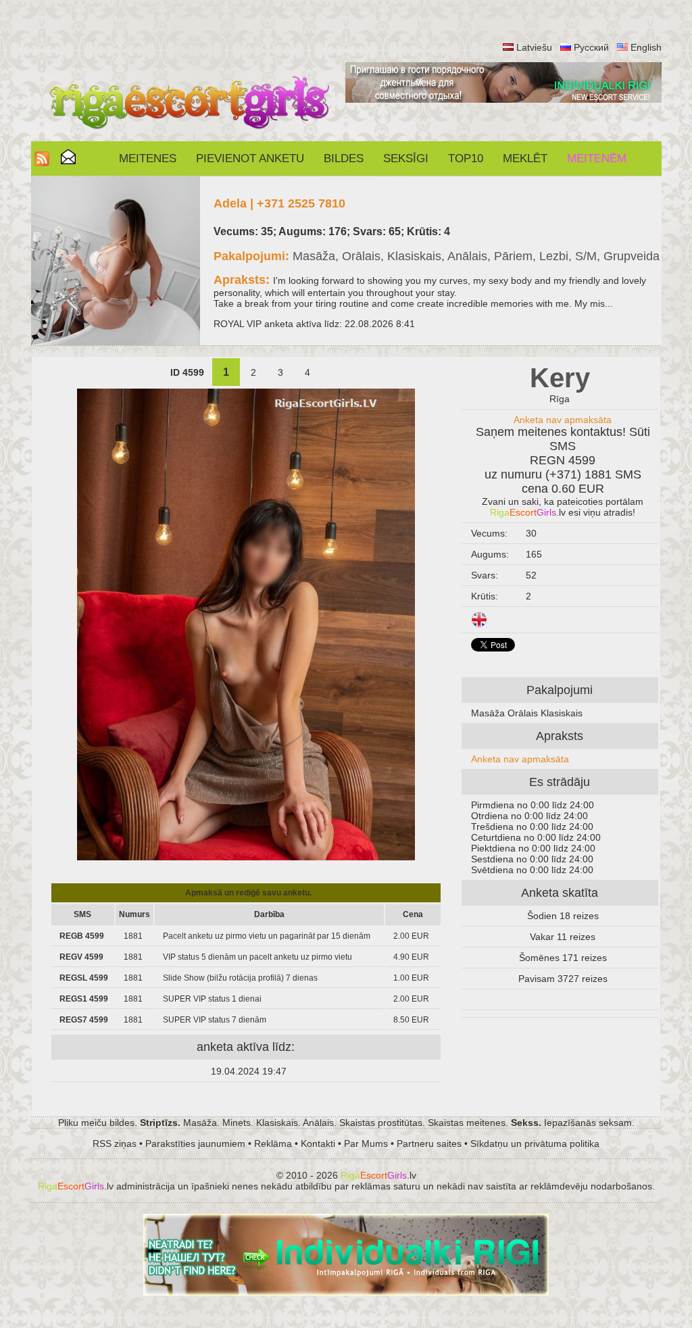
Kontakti (318, 1143)
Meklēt (525, 158)
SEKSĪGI (405, 158)
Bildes (344, 158)
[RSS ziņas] (41, 162)
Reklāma (273, 1143)
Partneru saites (429, 1143)
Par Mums (366, 1143)
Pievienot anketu (250, 158)
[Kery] (246, 857)
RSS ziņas (115, 1143)
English (646, 47)
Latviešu (534, 47)
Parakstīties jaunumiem (195, 1143)
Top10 (465, 158)
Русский (591, 47)
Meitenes (147, 158)
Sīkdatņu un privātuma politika (534, 1143)
